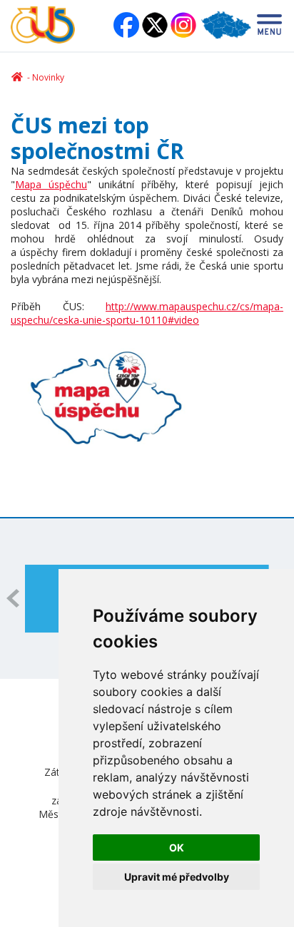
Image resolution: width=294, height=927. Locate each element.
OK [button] (176, 847)
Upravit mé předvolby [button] (176, 877)
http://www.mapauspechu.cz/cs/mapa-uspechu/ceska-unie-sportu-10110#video (147, 313)
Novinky (48, 77)
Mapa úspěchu (51, 184)
